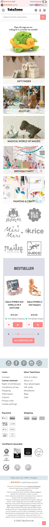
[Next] (39, 334)
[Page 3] (18, 334)
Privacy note (8, 401)
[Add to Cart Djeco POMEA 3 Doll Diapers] (38, 324)
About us (28, 380)
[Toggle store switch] (35, 10)
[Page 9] (32, 334)
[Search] (43, 17)
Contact (6, 377)
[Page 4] (20, 334)
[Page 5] (22, 334)
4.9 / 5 (14, 5)
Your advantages (32, 384)
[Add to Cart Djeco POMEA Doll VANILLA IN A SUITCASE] (18, 324)
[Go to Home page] (15, 10)
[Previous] (9, 334)
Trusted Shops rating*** (29, 482)
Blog (26, 394)
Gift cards (28, 387)
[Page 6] (25, 334)
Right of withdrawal (11, 384)
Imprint (5, 397)
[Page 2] (15, 334)
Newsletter (29, 391)
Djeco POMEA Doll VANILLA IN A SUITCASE (14, 305)
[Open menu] (3, 10)
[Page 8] (30, 334)
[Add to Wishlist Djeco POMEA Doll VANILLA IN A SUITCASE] (8, 324)
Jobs (26, 397)
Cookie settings (9, 404)
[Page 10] (34, 334)
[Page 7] (27, 334)
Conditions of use (10, 387)
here (38, 492)
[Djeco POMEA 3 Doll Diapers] (34, 287)
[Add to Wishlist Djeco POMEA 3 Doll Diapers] (29, 324)
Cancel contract (10, 380)
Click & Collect (30, 377)
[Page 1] (13, 334)
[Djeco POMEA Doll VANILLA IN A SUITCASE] (14, 287)
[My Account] (40, 10)
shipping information (34, 486)
